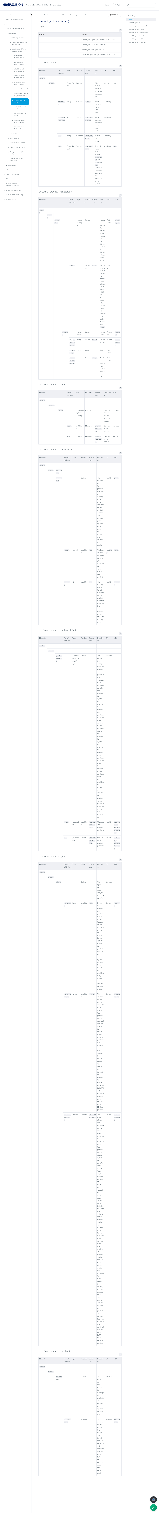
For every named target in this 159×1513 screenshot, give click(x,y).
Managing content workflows (14, 19)
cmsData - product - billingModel (138, 42)
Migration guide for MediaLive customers (12, 185)
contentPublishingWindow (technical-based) (21, 95)
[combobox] (141, 5)
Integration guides (11, 15)
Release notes (10, 179)
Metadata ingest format (17, 38)
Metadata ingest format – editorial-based (19, 43)
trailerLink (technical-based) (20, 115)
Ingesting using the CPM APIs (19, 147)
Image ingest (14, 133)
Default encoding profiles (13, 190)
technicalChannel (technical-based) (19, 83)
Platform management (12, 174)
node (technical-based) (21, 89)
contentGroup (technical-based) (19, 57)
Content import (12, 33)
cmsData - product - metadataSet (138, 26)
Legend (131, 19)
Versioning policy (11, 199)
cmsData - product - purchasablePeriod (140, 36)
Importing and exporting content (15, 29)
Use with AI (114, 14)
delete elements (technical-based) (19, 128)
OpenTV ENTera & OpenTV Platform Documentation (43, 5)
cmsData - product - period (136, 29)
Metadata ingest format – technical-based (19, 50)
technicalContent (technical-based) (19, 77)
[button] (153, 1507)
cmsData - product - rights (136, 39)
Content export (12, 165)
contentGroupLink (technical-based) (19, 121)
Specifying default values (17, 143)
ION (7, 170)
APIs (7, 24)
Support (107, 5)
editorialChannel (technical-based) (19, 70)
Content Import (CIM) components (16, 160)
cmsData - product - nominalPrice (138, 32)
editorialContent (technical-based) (19, 63)
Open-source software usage (14, 195)
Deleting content (15, 138)
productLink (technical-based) (21, 108)
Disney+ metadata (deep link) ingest (17, 153)
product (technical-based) (19, 101)
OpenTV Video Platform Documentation (54, 15)
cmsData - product (134, 22)
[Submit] (128, 5)
